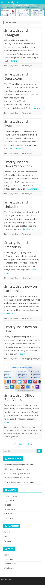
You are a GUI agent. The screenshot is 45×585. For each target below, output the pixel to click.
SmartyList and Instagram (16, 32)
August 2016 (9, 514)
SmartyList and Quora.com (16, 76)
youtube (14, 436)
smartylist (28, 66)
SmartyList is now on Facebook (20, 288)
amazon (27, 427)
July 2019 (7, 505)
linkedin (27, 430)
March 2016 (8, 518)
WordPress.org (9, 568)
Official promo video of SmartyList (17, 469)
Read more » (12, 61)
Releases (16, 66)
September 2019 (10, 496)
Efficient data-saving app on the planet (19, 482)
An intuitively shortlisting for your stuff (18, 465)
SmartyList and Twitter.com (16, 123)
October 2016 (9, 509)
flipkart (11, 430)
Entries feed (8, 559)
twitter (35, 433)
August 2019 (9, 500)
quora (9, 433)
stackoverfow (26, 433)
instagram (19, 430)
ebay (34, 427)
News (6, 536)
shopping (28, 359)
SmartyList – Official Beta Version (19, 397)
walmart (7, 436)
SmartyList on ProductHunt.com (16, 478)
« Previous (17, 444)
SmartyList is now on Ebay (20, 328)
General (9, 66)
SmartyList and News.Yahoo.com (18, 164)
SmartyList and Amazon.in (16, 244)
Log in (6, 555)
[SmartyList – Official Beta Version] (22, 379)
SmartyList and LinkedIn (16, 204)
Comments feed (10, 563)
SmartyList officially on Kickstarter (17, 473)
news (33, 430)
